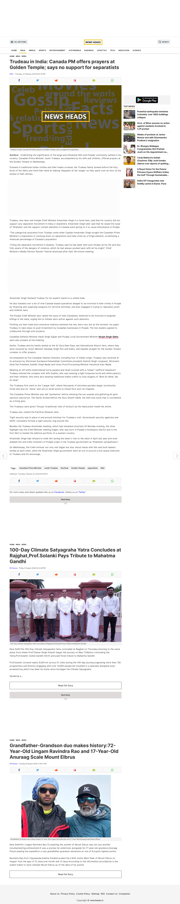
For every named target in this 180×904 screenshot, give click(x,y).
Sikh (102, 468)
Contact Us (111, 893)
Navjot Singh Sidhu (108, 336)
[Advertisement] (90, 18)
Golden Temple (78, 468)
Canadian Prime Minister (30, 468)
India (22, 50)
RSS (103, 893)
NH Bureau (14, 568)
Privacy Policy (68, 893)
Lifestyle (102, 50)
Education (124, 50)
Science (137, 50)
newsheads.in (96, 900)
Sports (42, 50)
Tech (112, 50)
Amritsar (65, 468)
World (32, 50)
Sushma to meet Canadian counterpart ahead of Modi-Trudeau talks (176, 455)
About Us (54, 893)
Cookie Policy (83, 893)
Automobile (75, 50)
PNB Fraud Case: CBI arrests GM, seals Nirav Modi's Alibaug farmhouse (3, 455)
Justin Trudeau (51, 468)
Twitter (81, 492)
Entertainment (57, 50)
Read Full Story (65, 685)
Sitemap (95, 893)
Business (89, 50)
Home (14, 50)
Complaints (124, 893)
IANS (11, 74)
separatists (93, 468)
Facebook (59, 492)
